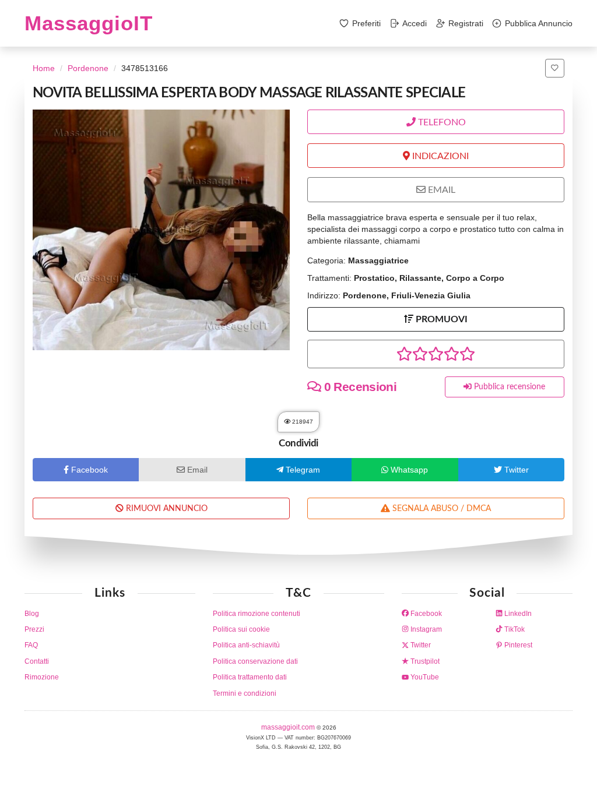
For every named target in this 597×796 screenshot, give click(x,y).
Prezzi (34, 629)
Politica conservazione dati (255, 661)
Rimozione (41, 677)
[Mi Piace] (554, 68)
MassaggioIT (88, 23)
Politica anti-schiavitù (246, 645)
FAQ (31, 645)
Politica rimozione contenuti (256, 614)
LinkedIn (517, 614)
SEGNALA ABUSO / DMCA (440, 509)
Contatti (36, 661)
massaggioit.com (289, 727)
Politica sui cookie (241, 629)
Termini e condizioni (244, 693)
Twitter (420, 645)
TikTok (514, 629)
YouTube (424, 677)
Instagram (425, 629)
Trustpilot (424, 661)
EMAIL (440, 190)
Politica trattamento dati (250, 677)
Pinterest (517, 645)
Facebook (425, 614)
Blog (31, 614)
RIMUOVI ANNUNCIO (166, 509)
